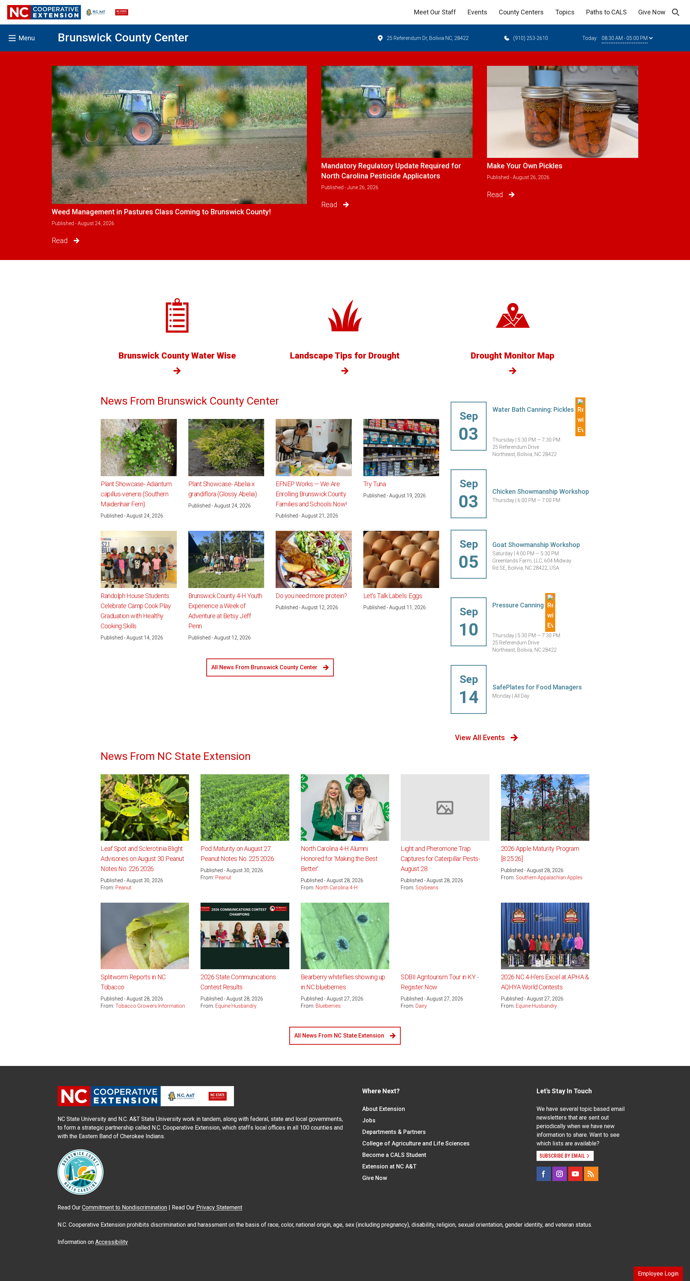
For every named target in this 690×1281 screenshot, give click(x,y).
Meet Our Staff (435, 12)
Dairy (421, 1006)
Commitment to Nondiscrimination (124, 1207)
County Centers (521, 12)
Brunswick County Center (123, 37)
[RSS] (591, 1174)
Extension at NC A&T (389, 1166)
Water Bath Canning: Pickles (533, 409)
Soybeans (426, 887)
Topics (565, 12)
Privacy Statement (219, 1207)
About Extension (383, 1109)
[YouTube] (575, 1174)
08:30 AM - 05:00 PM (625, 38)
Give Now (652, 12)
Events (477, 12)
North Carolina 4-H (337, 887)
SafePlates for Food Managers (537, 687)
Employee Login (658, 1273)
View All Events (480, 737)
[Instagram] (559, 1174)
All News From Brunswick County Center (264, 667)
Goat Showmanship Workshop (536, 544)
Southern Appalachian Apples (549, 877)
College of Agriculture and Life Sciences (416, 1143)
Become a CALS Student (394, 1155)
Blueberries (328, 1006)
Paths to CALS (606, 12)
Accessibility (111, 1242)
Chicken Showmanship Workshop (540, 491)
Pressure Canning (518, 605)
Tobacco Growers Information (150, 1006)
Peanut (123, 887)
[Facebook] (544, 1174)
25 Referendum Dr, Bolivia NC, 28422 (428, 38)
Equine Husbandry (236, 1006)
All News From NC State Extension (339, 1035)
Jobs (369, 1120)
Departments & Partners (394, 1132)
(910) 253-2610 (530, 38)
